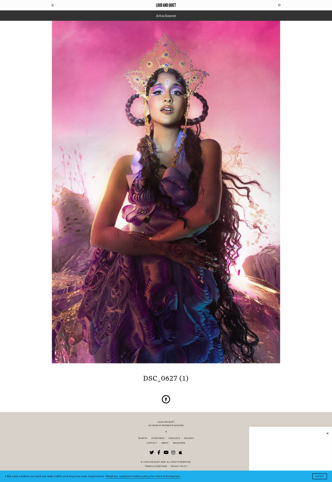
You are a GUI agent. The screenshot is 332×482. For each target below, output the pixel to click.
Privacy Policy (179, 466)
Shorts (142, 438)
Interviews (157, 438)
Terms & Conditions (156, 466)
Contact (152, 443)
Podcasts (174, 438)
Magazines (179, 443)
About (165, 443)
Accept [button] (319, 476)
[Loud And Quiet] (166, 5)
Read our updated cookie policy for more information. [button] (143, 476)
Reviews (189, 438)
